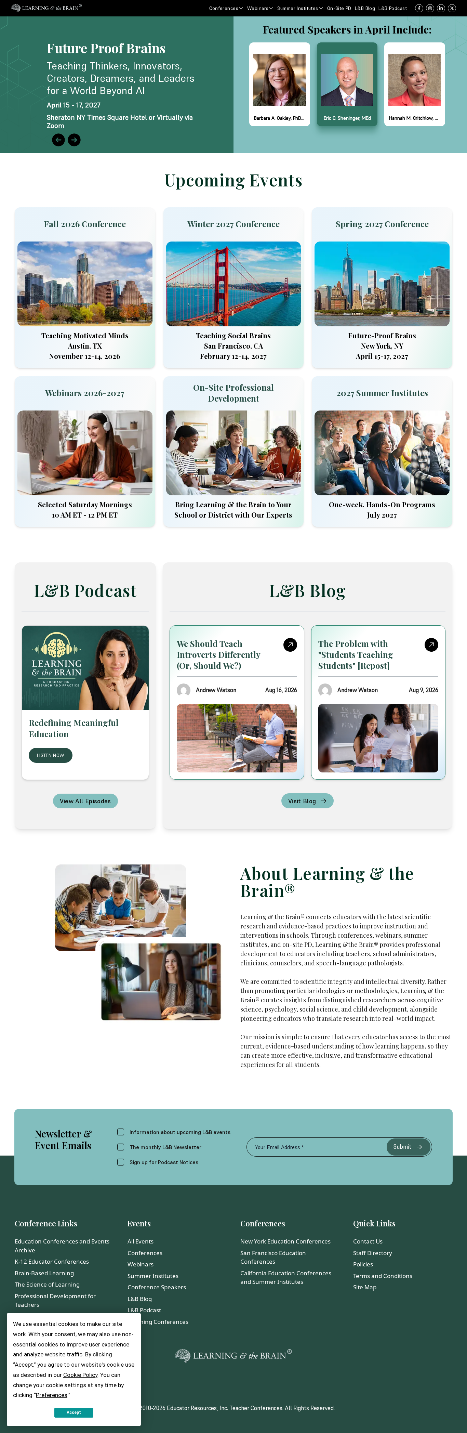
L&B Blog (140, 1299)
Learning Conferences (158, 1322)
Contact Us (368, 1241)
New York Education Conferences (285, 1241)
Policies (363, 1264)
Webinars (141, 1264)
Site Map (364, 1287)
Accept (74, 1412)
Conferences (145, 1253)
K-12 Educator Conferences (52, 1261)
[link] (233, 84)
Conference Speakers (157, 1287)
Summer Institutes (153, 1276)
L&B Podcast (144, 1310)
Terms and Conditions (382, 1276)
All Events (141, 1241)
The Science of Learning (47, 1284)
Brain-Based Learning (44, 1273)
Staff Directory (372, 1253)
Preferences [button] (51, 1395)
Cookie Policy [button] (80, 1374)
